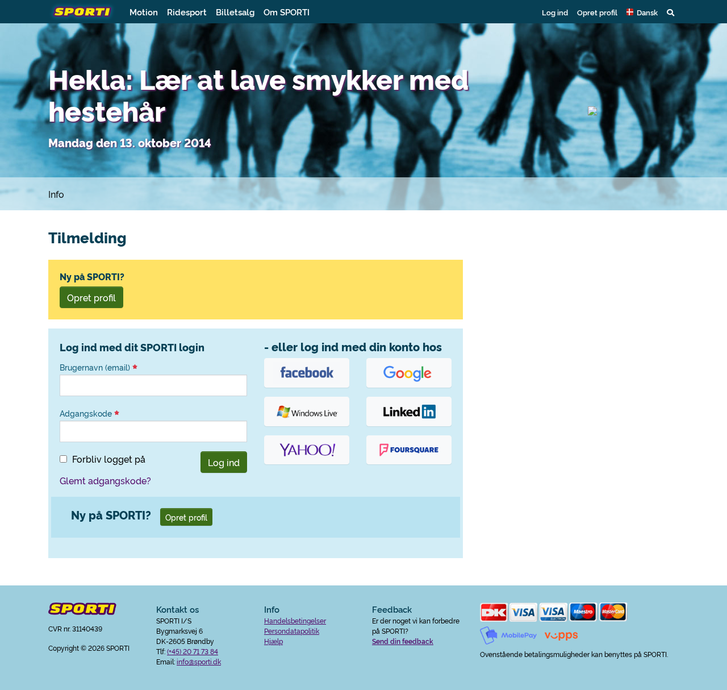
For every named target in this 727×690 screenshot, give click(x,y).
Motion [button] (143, 12)
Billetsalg (235, 12)
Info (56, 194)
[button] (642, 12)
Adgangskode (87, 413)
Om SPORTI (287, 12)
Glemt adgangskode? (105, 480)
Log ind (555, 12)
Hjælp (273, 641)
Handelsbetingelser (295, 620)
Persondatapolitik (291, 630)
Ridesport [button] (187, 12)
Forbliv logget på (108, 458)
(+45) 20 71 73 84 (192, 651)
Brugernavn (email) (96, 367)
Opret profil (597, 12)
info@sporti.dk (199, 661)
